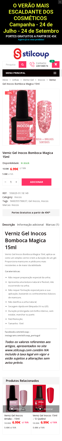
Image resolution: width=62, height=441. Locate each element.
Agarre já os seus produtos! (31, 39)
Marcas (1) (52, 224)
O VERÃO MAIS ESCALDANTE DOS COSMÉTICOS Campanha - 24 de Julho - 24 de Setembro (31, 18)
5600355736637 (18, 201)
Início (5, 79)
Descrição (8, 224)
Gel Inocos (34, 201)
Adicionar (36, 182)
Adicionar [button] (19, 408)
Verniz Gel (28, 79)
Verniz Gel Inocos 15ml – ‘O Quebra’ (45, 417)
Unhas (15, 79)
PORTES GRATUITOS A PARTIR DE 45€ (31, 36)
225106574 (42, 65)
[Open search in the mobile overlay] (14, 64)
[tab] (8, 225)
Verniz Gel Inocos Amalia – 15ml (13, 417)
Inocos (41, 79)
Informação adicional (30, 224)
